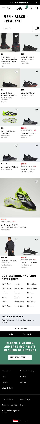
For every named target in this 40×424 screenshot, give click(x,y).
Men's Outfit (6, 284)
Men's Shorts (32, 284)
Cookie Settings (7, 399)
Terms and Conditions (9, 405)
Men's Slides (32, 288)
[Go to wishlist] (9, 8)
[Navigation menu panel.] (3, 8)
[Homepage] (19, 9)
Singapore (23, 421)
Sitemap (23, 376)
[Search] (31, 8)
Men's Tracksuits (31, 298)
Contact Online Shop (27, 371)
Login (11, 334)
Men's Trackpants (31, 293)
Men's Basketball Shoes (6, 293)
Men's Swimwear (31, 306)
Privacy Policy (25, 399)
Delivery (23, 382)
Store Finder (6, 371)
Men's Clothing (18, 284)
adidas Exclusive (7, 388)
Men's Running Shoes (5, 302)
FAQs (4, 376)
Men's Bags (31, 302)
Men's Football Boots (5, 298)
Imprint (22, 405)
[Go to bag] (36, 8)
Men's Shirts (19, 306)
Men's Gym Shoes (6, 306)
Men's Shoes (7, 288)
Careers (4, 382)
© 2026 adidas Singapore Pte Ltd (10, 412)
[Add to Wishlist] (16, 36)
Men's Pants (19, 302)
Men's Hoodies (18, 293)
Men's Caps (19, 288)
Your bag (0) (27, 334)
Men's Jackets (17, 298)
